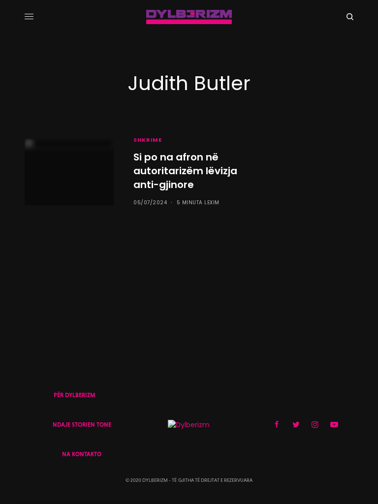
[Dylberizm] (189, 17)
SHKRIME (147, 140)
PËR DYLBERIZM (74, 395)
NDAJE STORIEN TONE (82, 424)
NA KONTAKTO (81, 454)
